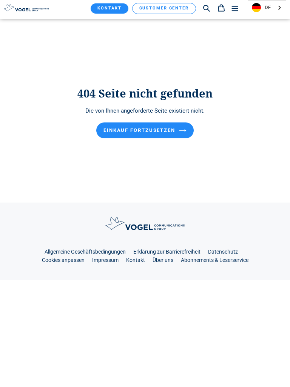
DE (268, 7)
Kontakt (109, 8)
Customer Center (164, 8)
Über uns (163, 260)
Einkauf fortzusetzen (139, 130)
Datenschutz (223, 252)
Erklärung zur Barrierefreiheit (167, 252)
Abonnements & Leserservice (214, 260)
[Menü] (235, 7)
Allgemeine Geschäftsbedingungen (85, 252)
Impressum (105, 260)
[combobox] (267, 7)
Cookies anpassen (63, 260)
